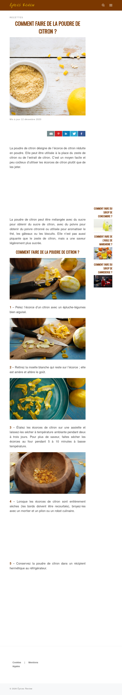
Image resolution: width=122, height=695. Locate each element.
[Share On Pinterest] (58, 134)
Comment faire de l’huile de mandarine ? (103, 240)
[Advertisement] (48, 192)
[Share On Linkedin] (66, 134)
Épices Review (25, 688)
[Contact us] (50, 134)
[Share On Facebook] (81, 134)
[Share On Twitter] (74, 134)
